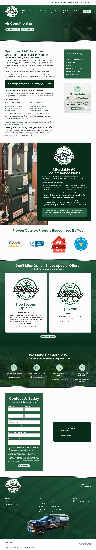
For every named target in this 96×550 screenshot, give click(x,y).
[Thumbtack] (89, 501)
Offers (70, 2)
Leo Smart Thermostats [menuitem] (72, 74)
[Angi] (83, 501)
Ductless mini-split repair (13, 108)
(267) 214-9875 (85, 2)
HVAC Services (56, 506)
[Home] (11, 11)
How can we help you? (14, 438)
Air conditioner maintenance (14, 106)
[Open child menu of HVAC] (45, 12)
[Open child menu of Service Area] (74, 12)
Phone (9, 412)
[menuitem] (7, 547)
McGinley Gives (55, 2)
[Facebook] (77, 501)
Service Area (77, 11)
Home (23, 11)
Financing (63, 2)
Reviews (75, 2)
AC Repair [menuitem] (68, 65)
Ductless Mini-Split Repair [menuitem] (73, 71)
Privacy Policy (17, 450)
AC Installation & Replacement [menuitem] (74, 59)
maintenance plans (61, 192)
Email (25, 326)
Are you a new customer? (15, 425)
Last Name (27, 406)
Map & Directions (9, 506)
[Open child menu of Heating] (38, 12)
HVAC (46, 11)
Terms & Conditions (28, 450)
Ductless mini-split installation (39, 106)
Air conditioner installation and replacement (13, 103)
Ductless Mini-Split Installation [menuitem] (74, 68)
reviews (19, 122)
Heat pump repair (11, 110)
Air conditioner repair (37, 102)
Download (33, 326)
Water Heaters (55, 11)
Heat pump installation (37, 108)
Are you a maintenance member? (17, 432)
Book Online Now (27, 29)
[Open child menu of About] (28, 12)
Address (10, 419)
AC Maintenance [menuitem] (70, 62)
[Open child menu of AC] (34, 12)
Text (19, 326)
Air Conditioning (56, 504)
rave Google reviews (41, 121)
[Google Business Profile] (74, 501)
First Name (11, 406)
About (29, 11)
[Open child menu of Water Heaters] (51, 12)
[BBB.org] (86, 501)
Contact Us (55, 512)
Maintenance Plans (65, 11)
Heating (40, 11)
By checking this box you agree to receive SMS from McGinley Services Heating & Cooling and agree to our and (25, 448)
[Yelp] (80, 501)
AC (34, 11)
